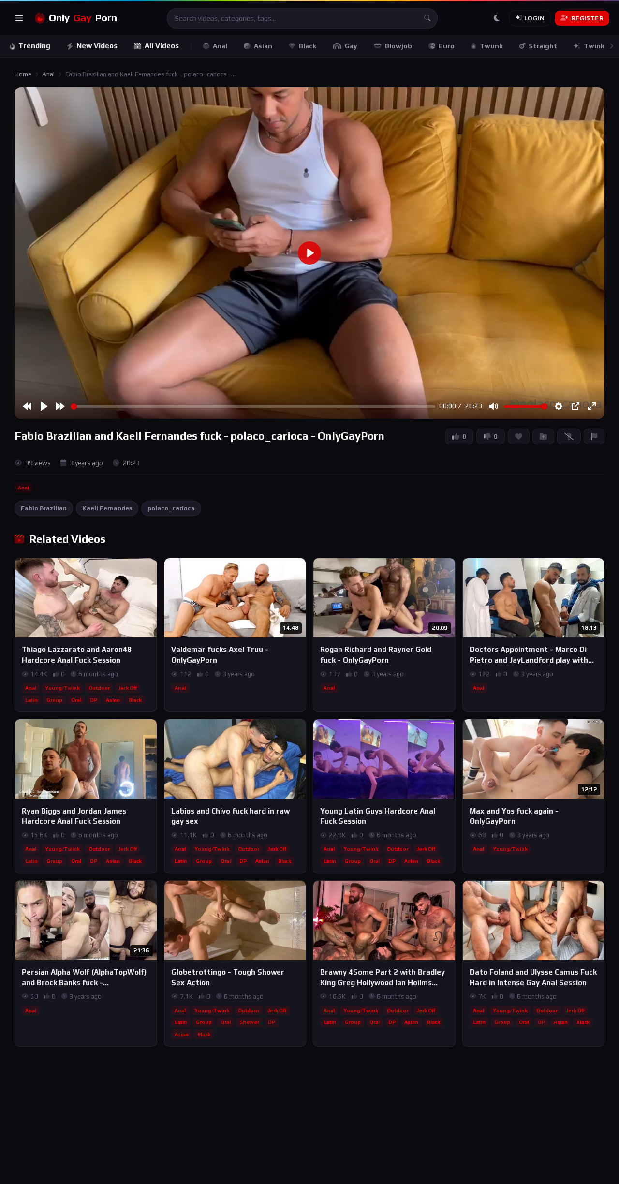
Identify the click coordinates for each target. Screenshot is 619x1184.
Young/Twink (62, 688)
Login (534, 18)
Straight (543, 46)
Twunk (491, 46)
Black (307, 46)
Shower (249, 1022)
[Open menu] (19, 18)
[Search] (427, 18)
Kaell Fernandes (107, 508)
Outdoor (99, 688)
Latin (31, 700)
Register (587, 18)
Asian (263, 46)
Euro (447, 46)
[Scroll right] (611, 46)
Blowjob (398, 46)
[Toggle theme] (496, 18)
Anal (220, 46)
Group (54, 700)
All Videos (162, 46)
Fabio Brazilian (44, 508)
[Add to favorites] (149, 569)
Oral (76, 700)
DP (93, 700)
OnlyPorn (83, 18)
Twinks (596, 46)
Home (23, 74)
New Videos (97, 46)
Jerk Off (127, 688)
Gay (351, 46)
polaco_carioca (171, 508)
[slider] (253, 406)
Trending (34, 46)
